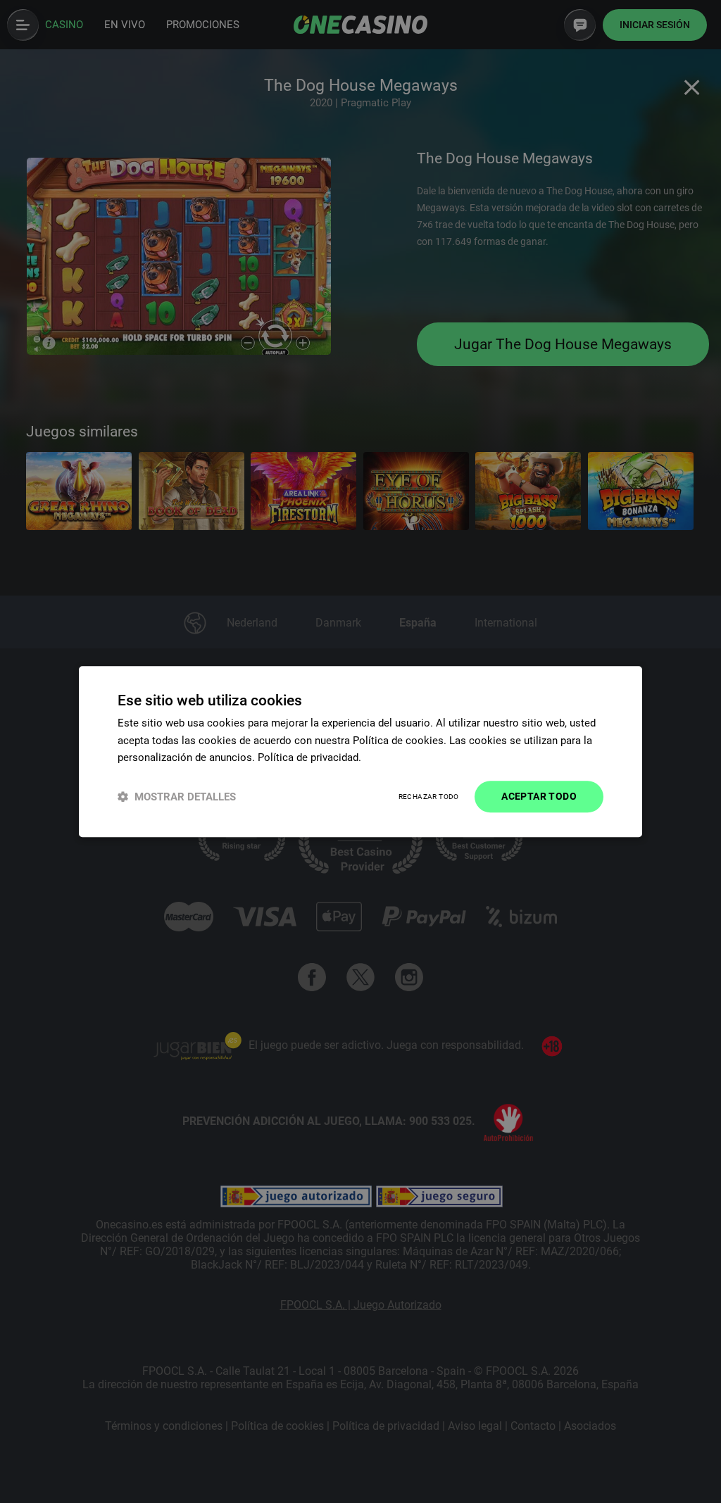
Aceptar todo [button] (539, 796)
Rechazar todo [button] (429, 796)
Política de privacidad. (309, 758)
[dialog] (360, 751)
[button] (177, 796)
